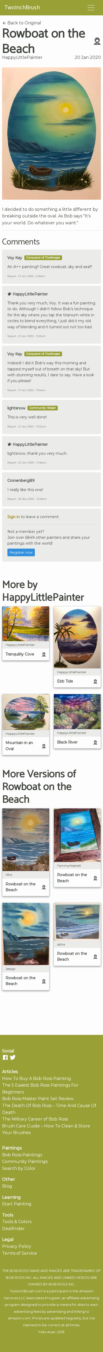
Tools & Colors (16, 1221)
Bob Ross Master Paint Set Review (38, 1098)
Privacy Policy (16, 1246)
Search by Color (19, 1168)
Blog (7, 1186)
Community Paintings (25, 1161)
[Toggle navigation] (91, 7)
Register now (21, 552)
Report (11, 276)
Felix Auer (47, 1332)
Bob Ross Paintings (22, 1154)
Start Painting (16, 1203)
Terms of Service (19, 1253)
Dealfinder (13, 1228)
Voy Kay (14, 257)
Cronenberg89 (21, 480)
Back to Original (23, 22)
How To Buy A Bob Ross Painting (36, 1078)
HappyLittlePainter (22, 57)
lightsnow (16, 408)
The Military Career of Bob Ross (35, 1119)
